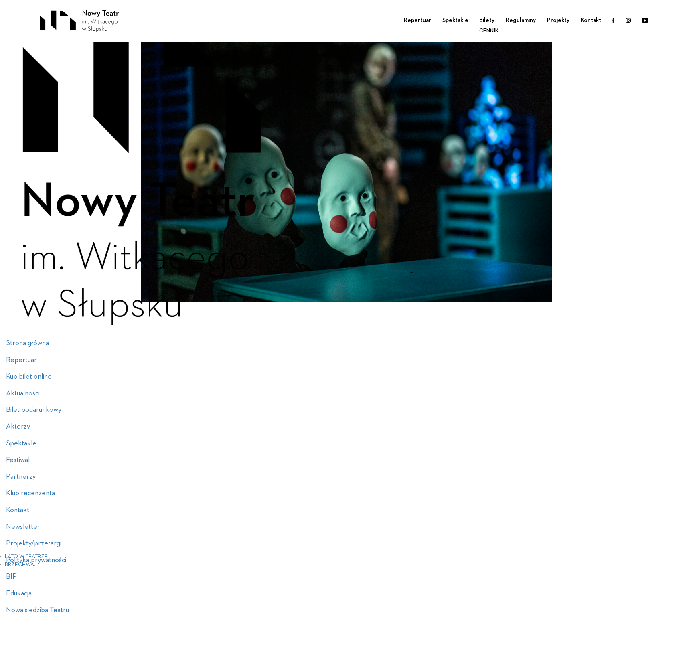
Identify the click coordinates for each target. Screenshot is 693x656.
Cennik (488, 31)
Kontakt (591, 20)
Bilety (486, 20)
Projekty (558, 20)
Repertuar (417, 20)
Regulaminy (521, 20)
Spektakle (455, 20)
